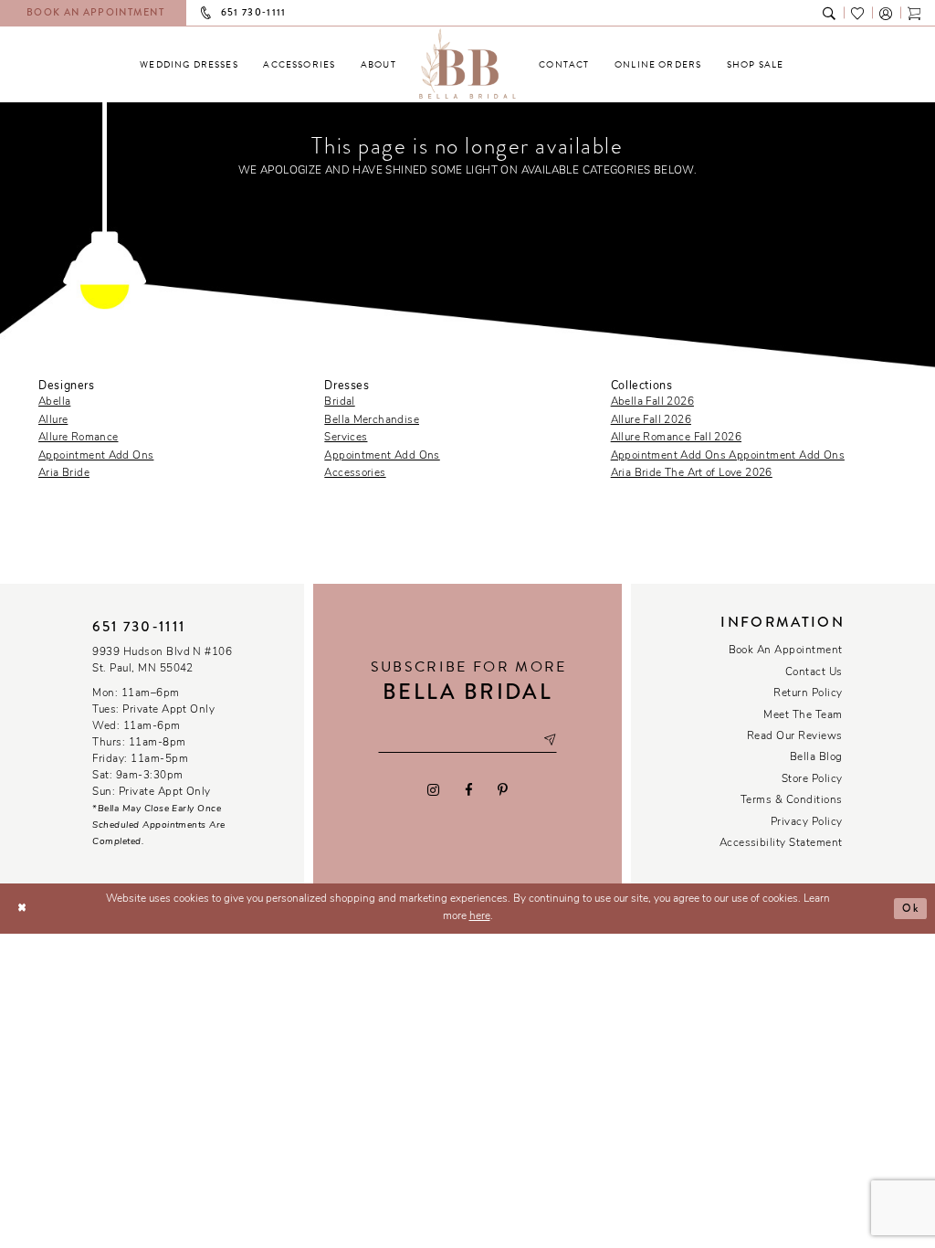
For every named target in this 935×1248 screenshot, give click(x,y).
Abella (54, 402)
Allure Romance (78, 437)
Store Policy (812, 779)
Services (345, 437)
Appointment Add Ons (95, 455)
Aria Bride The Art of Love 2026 (691, 473)
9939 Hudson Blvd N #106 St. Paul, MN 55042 (162, 660)
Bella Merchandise (371, 420)
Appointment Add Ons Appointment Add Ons (728, 455)
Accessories (354, 473)
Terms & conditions (792, 800)
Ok (910, 908)
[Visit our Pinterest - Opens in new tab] (502, 789)
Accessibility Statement (781, 843)
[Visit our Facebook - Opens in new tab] (468, 789)
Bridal (339, 402)
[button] (886, 12)
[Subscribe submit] (549, 740)
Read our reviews (795, 736)
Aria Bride (63, 473)
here (479, 916)
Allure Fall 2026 (651, 420)
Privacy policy (807, 822)
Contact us (814, 672)
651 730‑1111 (138, 627)
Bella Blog (816, 757)
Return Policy (807, 693)
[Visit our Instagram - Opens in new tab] (433, 789)
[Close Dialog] (21, 908)
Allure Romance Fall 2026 (676, 437)
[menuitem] (189, 64)
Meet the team (802, 715)
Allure (53, 420)
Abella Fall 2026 (652, 402)
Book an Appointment (786, 650)
